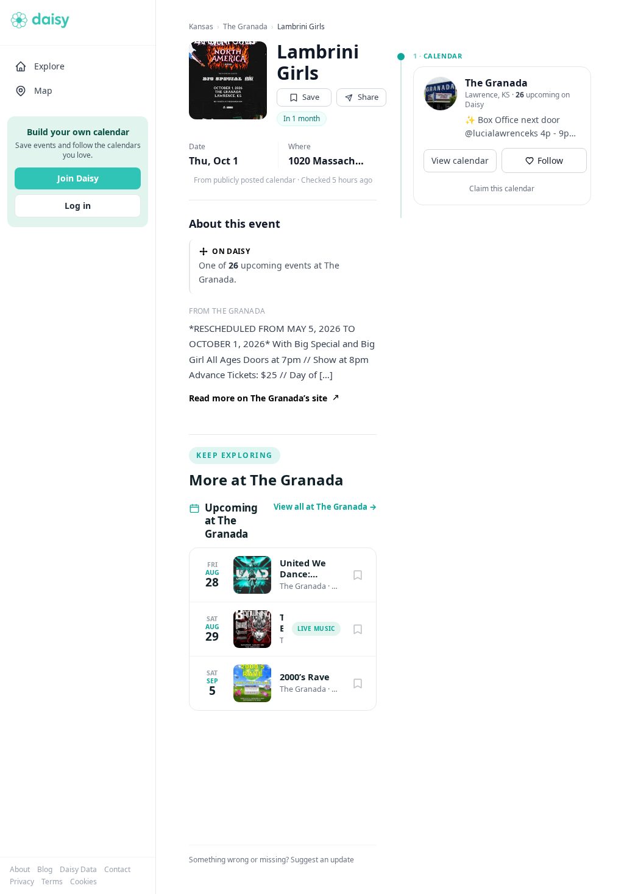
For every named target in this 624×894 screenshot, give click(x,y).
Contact (117, 870)
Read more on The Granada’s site (258, 398)
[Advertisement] (489, 292)
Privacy (22, 882)
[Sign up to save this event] (357, 574)
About (20, 870)
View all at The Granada (325, 506)
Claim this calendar (501, 188)
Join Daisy (78, 178)
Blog (44, 870)
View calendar (460, 160)
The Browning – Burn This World (281, 623)
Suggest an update (322, 859)
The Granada (245, 27)
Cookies (83, 882)
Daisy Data (78, 870)
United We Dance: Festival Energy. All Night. (303, 568)
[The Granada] (441, 94)
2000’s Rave (305, 677)
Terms (52, 882)
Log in (78, 205)
